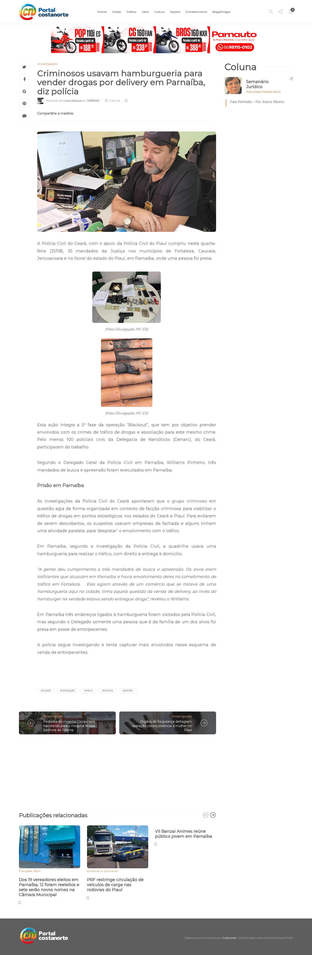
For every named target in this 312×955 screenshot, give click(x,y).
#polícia (107, 690)
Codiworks (229, 937)
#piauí (89, 690)
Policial (102, 11)
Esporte (175, 11)
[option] (50, 864)
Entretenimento (196, 11)
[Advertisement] (117, 771)
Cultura (159, 11)
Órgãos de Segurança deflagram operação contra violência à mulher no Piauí (162, 726)
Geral (145, 11)
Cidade (116, 11)
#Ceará (45, 690)
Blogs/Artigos (221, 11)
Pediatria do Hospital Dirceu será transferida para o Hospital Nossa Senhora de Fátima (69, 726)
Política (131, 11)
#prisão (128, 690)
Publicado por (64, 100)
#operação (67, 690)
